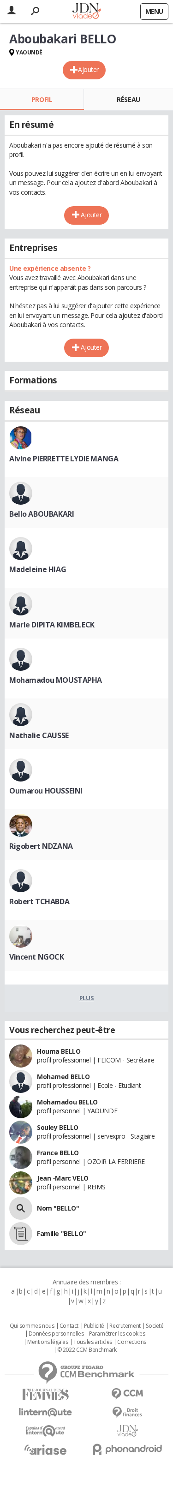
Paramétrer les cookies (117, 1334)
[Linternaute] (46, 1412)
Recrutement (124, 1326)
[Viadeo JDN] (128, 1431)
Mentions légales (47, 1342)
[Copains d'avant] (46, 1431)
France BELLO (58, 1152)
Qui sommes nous (32, 1326)
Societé (154, 1326)
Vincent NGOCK (36, 957)
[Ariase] (46, 1449)
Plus (86, 998)
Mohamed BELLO (63, 1076)
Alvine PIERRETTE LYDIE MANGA (63, 459)
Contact (69, 1326)
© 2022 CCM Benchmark (87, 1350)
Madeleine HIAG (37, 569)
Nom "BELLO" (58, 1208)
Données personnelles (56, 1334)
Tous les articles (92, 1342)
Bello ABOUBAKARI (41, 514)
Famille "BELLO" (61, 1233)
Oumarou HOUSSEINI (46, 791)
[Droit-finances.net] (128, 1412)
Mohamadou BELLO (67, 1102)
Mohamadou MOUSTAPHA (55, 680)
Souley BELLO (57, 1127)
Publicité (94, 1326)
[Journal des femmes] (46, 1394)
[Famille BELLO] (20, 1233)
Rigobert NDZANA (41, 846)
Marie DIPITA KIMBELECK (52, 625)
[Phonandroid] (128, 1449)
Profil (41, 99)
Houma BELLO (58, 1051)
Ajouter (88, 69)
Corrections (131, 1342)
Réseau (128, 99)
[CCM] (128, 1394)
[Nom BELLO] (20, 1208)
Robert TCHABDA (39, 901)
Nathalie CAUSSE (39, 735)
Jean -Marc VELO (63, 1178)
